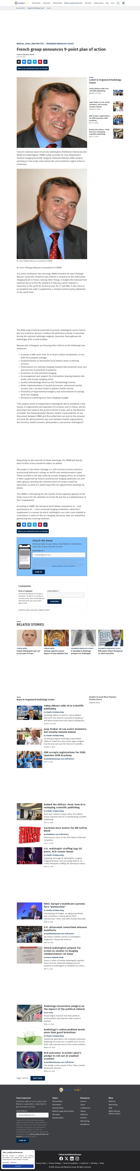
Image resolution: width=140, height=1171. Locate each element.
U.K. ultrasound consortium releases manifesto (65, 929)
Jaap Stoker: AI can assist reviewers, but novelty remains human (99, 104)
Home (102, 1163)
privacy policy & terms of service (63, 566)
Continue (54, 601)
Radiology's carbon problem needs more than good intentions (64, 1031)
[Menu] (123, 3)
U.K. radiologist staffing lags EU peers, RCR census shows (63, 850)
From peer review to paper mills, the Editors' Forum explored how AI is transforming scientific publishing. (65, 817)
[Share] (24, 62)
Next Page (37, 1078)
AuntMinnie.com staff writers (57, 834)
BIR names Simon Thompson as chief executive (110, 652)
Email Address (38, 551)
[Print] (19, 62)
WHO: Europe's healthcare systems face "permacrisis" (64, 905)
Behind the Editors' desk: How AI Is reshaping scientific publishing (99, 132)
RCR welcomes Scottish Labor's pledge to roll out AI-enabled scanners (62, 1055)
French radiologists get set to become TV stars (28, 652)
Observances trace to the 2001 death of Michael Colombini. (65, 838)
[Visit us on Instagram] (77, 1158)
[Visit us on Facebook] (61, 1158)
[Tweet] (35, 62)
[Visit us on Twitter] (66, 1158)
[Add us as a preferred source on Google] (45, 62)
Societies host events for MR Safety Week (65, 829)
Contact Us (84, 1163)
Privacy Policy (41, 1163)
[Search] (118, 3)
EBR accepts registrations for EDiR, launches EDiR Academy (99, 118)
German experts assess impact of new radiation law (56, 652)
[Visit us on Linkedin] (72, 1158)
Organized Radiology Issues (60, 44)
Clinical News (22, 648)
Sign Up (38, 572)
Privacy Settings (55, 1163)
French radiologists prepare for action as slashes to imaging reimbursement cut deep (62, 950)
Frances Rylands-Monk (25, 55)
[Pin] (40, 62)
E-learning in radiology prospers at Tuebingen (81, 652)
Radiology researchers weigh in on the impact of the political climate (64, 1008)
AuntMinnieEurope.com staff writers (60, 759)
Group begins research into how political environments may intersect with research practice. (62, 1018)
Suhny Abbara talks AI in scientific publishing (99, 89)
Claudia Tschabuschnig (55, 712)
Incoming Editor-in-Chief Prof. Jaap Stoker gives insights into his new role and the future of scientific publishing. (64, 741)
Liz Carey (49, 1013)
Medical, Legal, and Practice (30, 44)
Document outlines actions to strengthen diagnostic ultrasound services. (62, 938)
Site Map (94, 1163)
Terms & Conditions (70, 1163)
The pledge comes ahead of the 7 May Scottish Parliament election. (64, 1066)
